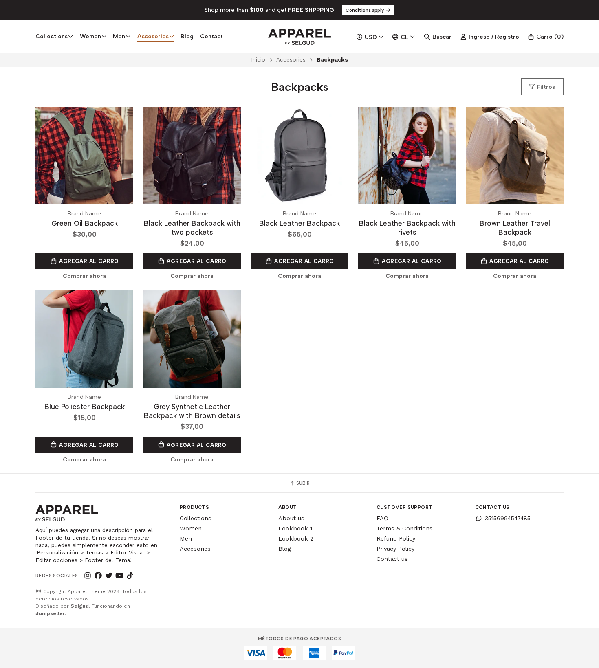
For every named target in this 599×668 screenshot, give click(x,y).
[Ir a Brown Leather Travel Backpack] (515, 155)
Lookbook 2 (295, 538)
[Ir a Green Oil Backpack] (84, 155)
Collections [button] (51, 36)
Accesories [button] (153, 36)
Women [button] (90, 36)
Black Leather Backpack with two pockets (192, 227)
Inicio (258, 59)
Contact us (392, 559)
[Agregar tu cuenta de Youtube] (119, 575)
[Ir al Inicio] (299, 37)
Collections (195, 518)
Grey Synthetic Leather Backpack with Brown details (192, 411)
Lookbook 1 (295, 528)
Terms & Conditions (405, 528)
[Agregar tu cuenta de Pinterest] (140, 575)
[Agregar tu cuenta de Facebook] (98, 575)
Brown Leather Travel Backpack (515, 227)
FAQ (382, 518)
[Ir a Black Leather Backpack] (299, 155)
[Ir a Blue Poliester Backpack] (84, 339)
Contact (211, 36)
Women (191, 528)
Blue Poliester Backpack (84, 406)
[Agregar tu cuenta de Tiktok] (130, 575)
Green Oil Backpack (84, 223)
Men (186, 538)
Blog (187, 36)
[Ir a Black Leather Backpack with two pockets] (192, 155)
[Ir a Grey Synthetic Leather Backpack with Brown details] (192, 339)
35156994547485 (508, 518)
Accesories (291, 59)
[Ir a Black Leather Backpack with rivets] (407, 155)
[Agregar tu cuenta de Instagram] (87, 575)
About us (291, 518)
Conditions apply (365, 10)
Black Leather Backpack (299, 223)
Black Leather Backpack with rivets (407, 227)
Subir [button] (302, 483)
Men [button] (119, 36)
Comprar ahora (84, 275)
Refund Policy (396, 538)
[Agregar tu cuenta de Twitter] (108, 575)
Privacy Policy (395, 548)
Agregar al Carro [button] (88, 261)
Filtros (545, 86)
